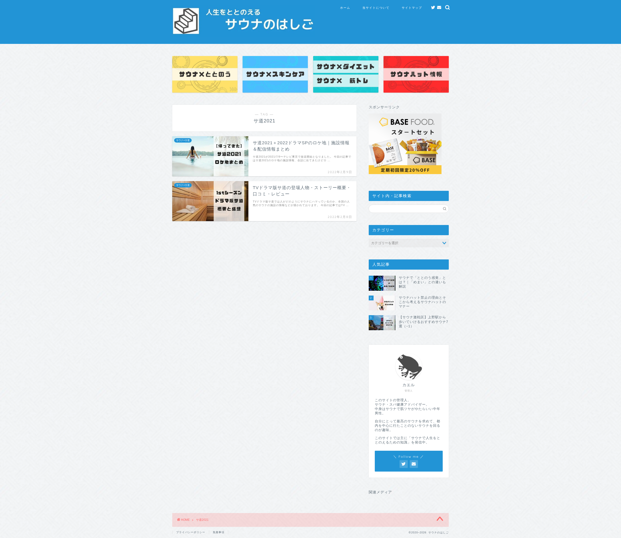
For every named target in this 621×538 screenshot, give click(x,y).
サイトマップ (412, 7)
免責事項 (218, 532)
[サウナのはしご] (242, 34)
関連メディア (380, 492)
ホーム (345, 7)
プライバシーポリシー (190, 532)
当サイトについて (376, 7)
